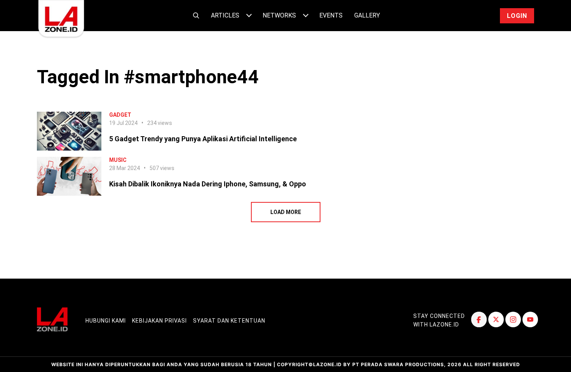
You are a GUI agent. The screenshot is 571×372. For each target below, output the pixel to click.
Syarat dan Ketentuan (229, 321)
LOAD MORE (285, 212)
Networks (279, 15)
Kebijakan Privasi (159, 321)
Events (331, 15)
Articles (225, 15)
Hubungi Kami (105, 321)
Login (517, 15)
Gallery (367, 15)
